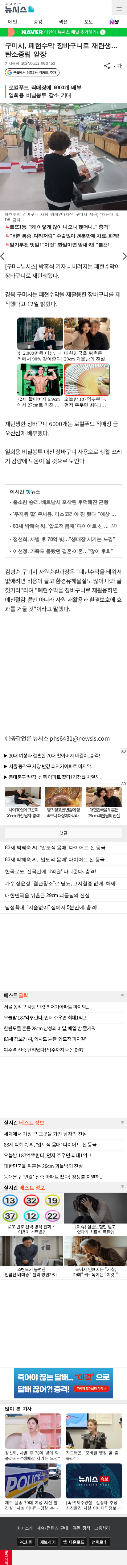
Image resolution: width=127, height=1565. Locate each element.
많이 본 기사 (18, 1408)
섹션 (63, 21)
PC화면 (26, 1542)
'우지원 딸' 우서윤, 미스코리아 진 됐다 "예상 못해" (65, 514)
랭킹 (37, 21)
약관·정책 (81, 1528)
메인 (12, 21)
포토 (88, 21)
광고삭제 (6, 1557)
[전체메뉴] (119, 7)
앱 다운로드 (73, 1542)
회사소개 (25, 1528)
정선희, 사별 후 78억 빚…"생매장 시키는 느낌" (64, 539)
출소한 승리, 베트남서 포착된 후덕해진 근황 (61, 502)
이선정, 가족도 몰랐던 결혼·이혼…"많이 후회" (63, 551)
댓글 (63, 833)
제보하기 (48, 1542)
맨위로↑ (100, 1542)
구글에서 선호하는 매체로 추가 (34, 72)
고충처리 (102, 1528)
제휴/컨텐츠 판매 (52, 1528)
